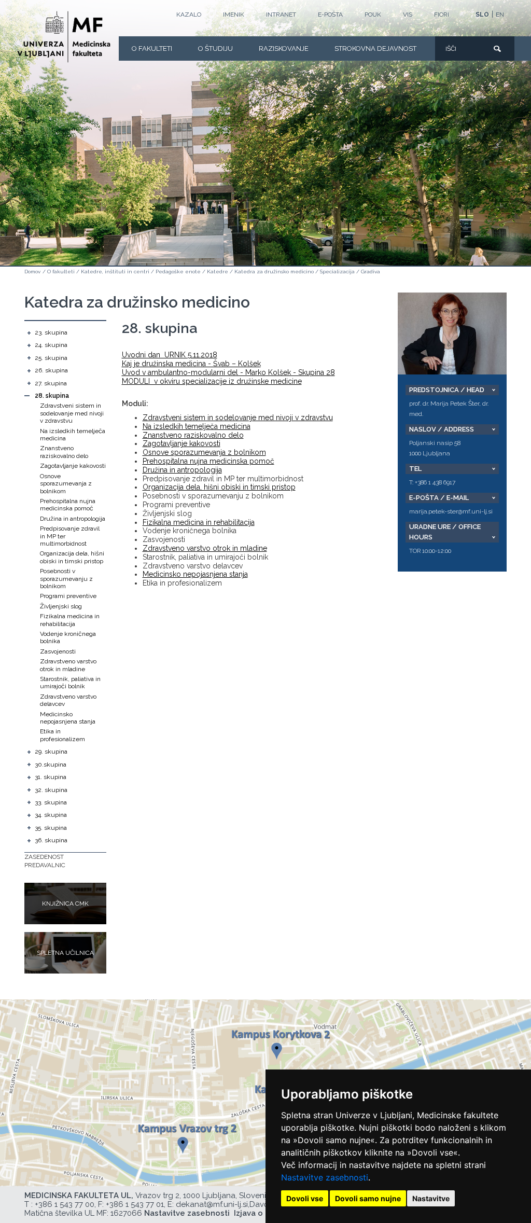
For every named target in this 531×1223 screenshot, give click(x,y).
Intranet (281, 14)
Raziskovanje (284, 48)
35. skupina (51, 827)
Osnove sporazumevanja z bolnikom (66, 483)
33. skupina (51, 802)
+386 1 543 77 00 (64, 1204)
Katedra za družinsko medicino (274, 271)
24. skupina (51, 345)
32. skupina (51, 790)
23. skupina (51, 332)
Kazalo (188, 14)
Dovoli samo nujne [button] (368, 1198)
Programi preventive (68, 596)
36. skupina (51, 840)
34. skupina (51, 814)
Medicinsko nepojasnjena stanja (67, 718)
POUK (373, 14)
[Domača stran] (64, 36)
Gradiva (370, 271)
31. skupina (50, 777)
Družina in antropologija (72, 518)
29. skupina (51, 751)
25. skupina (51, 358)
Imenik (233, 14)
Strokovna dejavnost (375, 48)
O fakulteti (152, 48)
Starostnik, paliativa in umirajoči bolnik (70, 682)
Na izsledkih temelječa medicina (196, 426)
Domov (32, 271)
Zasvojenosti (58, 651)
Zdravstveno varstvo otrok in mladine (68, 665)
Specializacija (337, 271)
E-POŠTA (330, 14)
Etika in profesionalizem (62, 735)
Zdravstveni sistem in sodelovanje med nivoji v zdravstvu (72, 413)
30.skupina (50, 764)
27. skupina (51, 383)
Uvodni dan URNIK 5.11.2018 (169, 355)
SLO (482, 14)
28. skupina (52, 395)
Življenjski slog (61, 606)
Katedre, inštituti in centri (115, 271)
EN (500, 14)
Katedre (217, 271)
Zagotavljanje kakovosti (73, 465)
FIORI (441, 14)
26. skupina (51, 370)
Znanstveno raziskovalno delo (64, 451)
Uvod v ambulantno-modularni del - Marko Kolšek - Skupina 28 (228, 372)
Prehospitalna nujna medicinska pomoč (67, 504)
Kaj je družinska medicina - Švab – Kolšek (191, 363)
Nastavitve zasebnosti (324, 1177)
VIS (407, 14)
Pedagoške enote (178, 271)
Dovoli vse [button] (304, 1198)
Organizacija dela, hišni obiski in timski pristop (72, 557)
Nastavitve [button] (431, 1198)
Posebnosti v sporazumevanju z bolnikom (66, 578)
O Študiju (215, 48)
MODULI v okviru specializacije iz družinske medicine (212, 381)
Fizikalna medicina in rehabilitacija (70, 620)
